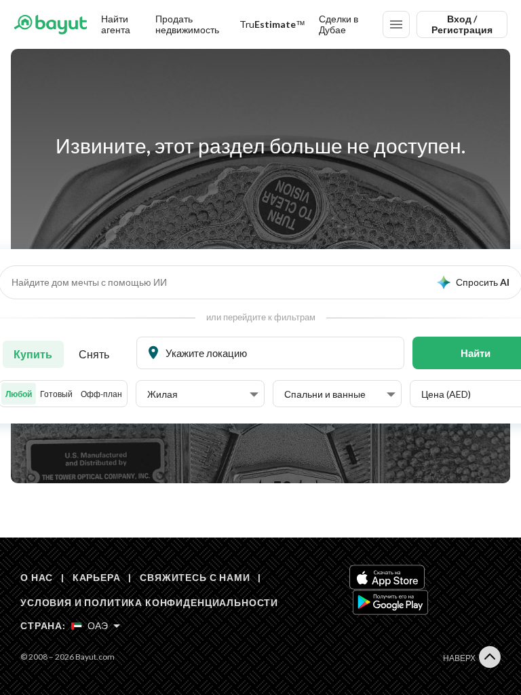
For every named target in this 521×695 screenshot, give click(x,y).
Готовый (56, 394)
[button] (202, 394)
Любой (18, 394)
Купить (33, 354)
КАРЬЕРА (97, 577)
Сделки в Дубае (338, 24)
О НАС (36, 577)
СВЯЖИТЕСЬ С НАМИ (195, 577)
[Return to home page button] (51, 24)
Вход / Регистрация (462, 24)
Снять (94, 354)
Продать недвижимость (187, 24)
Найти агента (115, 24)
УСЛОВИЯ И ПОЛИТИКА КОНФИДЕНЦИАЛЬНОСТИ (149, 602)
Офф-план (101, 394)
